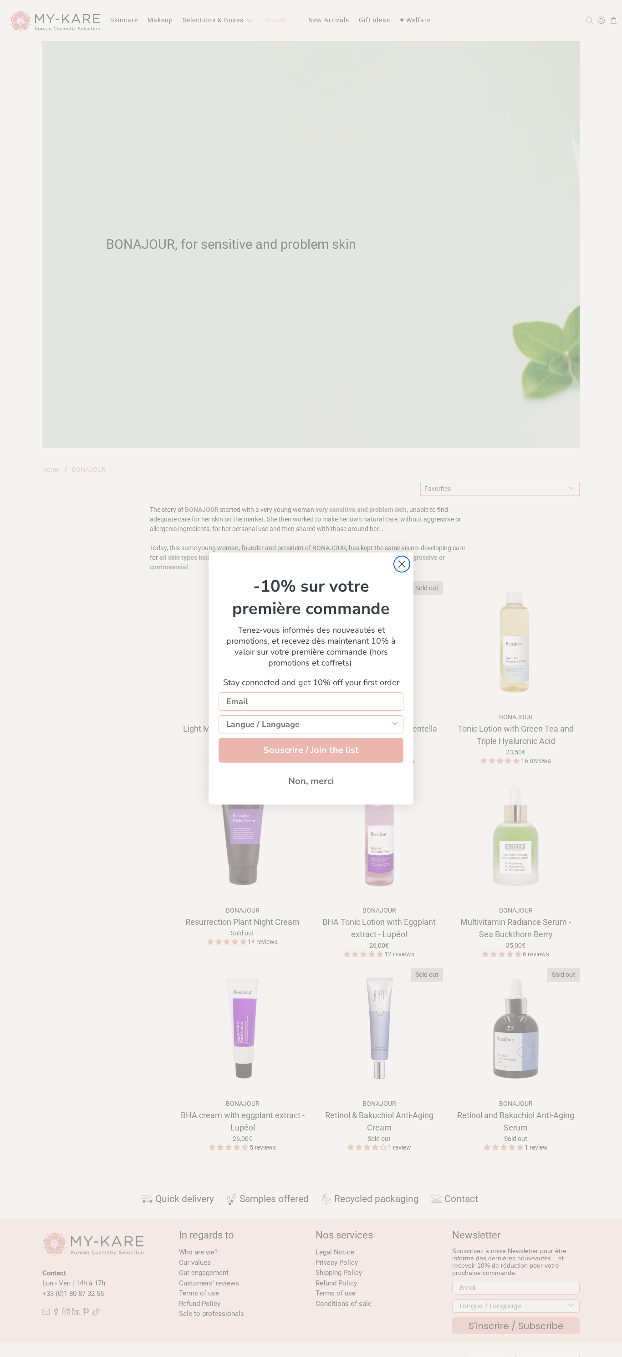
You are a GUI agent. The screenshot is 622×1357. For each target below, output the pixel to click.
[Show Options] (394, 724)
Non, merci (311, 781)
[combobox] (308, 724)
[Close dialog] (402, 564)
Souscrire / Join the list (311, 750)
